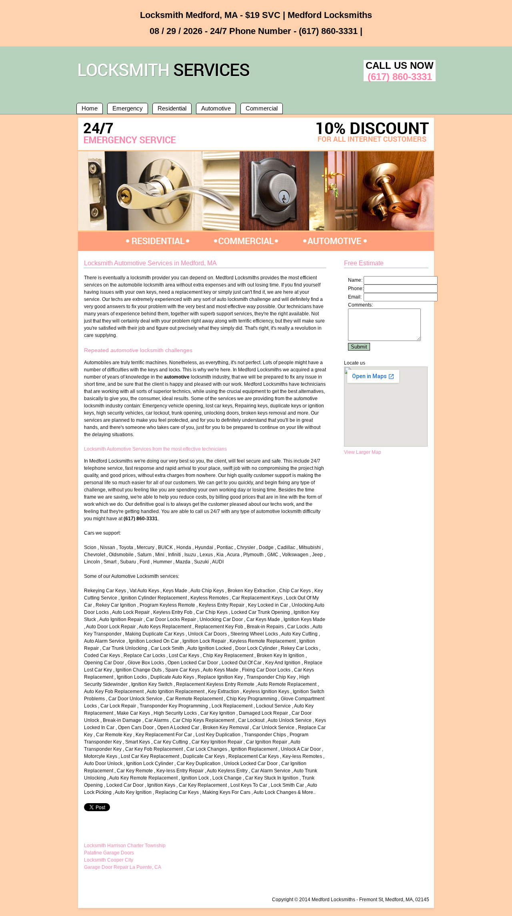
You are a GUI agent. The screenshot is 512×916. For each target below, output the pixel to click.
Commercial (262, 108)
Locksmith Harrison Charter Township (125, 845)
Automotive (216, 108)
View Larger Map (362, 452)
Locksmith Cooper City (108, 860)
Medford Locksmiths (333, 899)
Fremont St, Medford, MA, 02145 (394, 899)
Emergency (127, 108)
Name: (355, 280)
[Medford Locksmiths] (165, 78)
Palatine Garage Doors (109, 853)
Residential (172, 108)
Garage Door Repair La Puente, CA (122, 867)
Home (90, 108)
